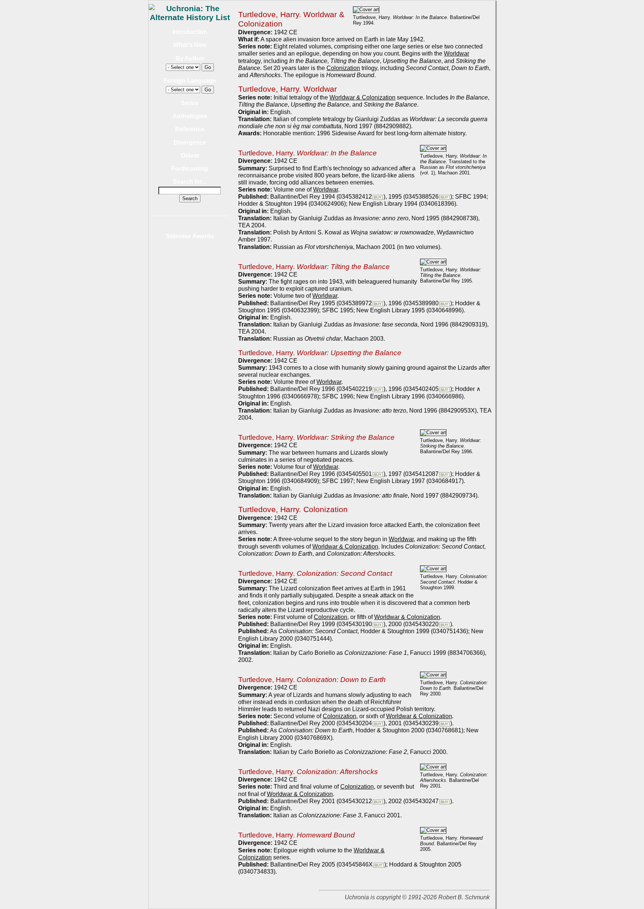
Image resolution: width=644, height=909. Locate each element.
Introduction (190, 32)
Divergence (190, 142)
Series (190, 103)
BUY (378, 197)
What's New (189, 45)
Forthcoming (189, 168)
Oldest (190, 155)
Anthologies (190, 116)
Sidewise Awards (190, 236)
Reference (189, 129)
